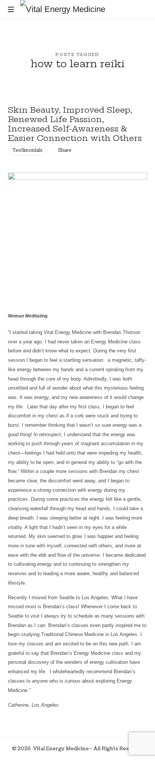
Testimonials (28, 150)
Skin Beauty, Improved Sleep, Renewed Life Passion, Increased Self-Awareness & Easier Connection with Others (75, 124)
